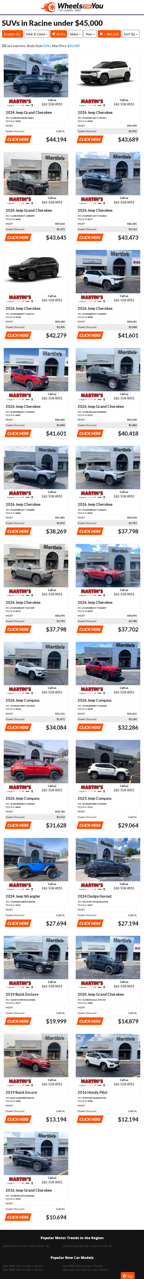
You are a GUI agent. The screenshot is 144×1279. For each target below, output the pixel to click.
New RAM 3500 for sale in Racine (83, 1266)
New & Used (36, 33)
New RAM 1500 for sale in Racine (23, 1266)
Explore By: (12, 33)
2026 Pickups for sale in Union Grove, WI (87, 1246)
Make (74, 33)
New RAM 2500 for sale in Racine (23, 1269)
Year (89, 33)
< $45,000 (111, 33)
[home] (72, 7)
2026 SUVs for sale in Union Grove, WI (26, 1246)
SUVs (60, 33)
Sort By (130, 33)
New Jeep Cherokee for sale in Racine (85, 1269)
